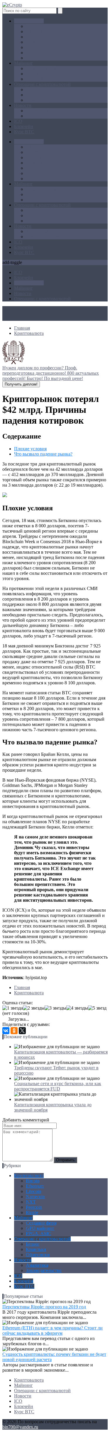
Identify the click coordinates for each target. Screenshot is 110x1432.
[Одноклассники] (14, 1030)
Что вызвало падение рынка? (43, 453)
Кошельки (36, 94)
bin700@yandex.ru (20, 1426)
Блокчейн (23, 126)
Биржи (32, 89)
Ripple (32, 57)
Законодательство (43, 115)
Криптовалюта (29, 20)
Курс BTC (24, 131)
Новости (22, 105)
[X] (22, 1030)
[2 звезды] (34, 1008)
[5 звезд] (97, 1008)
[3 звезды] (55, 1008)
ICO (18, 121)
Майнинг (23, 63)
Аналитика (37, 110)
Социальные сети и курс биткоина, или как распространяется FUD (57, 1086)
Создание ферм (41, 68)
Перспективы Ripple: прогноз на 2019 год (44, 1306)
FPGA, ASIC (38, 78)
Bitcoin (32, 26)
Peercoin (34, 52)
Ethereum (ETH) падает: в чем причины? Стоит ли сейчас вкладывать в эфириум (52, 1330)
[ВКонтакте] (5, 1030)
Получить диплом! (21, 384)
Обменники (38, 100)
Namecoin (35, 42)
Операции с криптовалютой (42, 84)
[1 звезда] (12, 1008)
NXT (31, 47)
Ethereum (35, 31)
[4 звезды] (77, 1008)
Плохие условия (30, 448)
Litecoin (33, 36)
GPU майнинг (40, 73)
